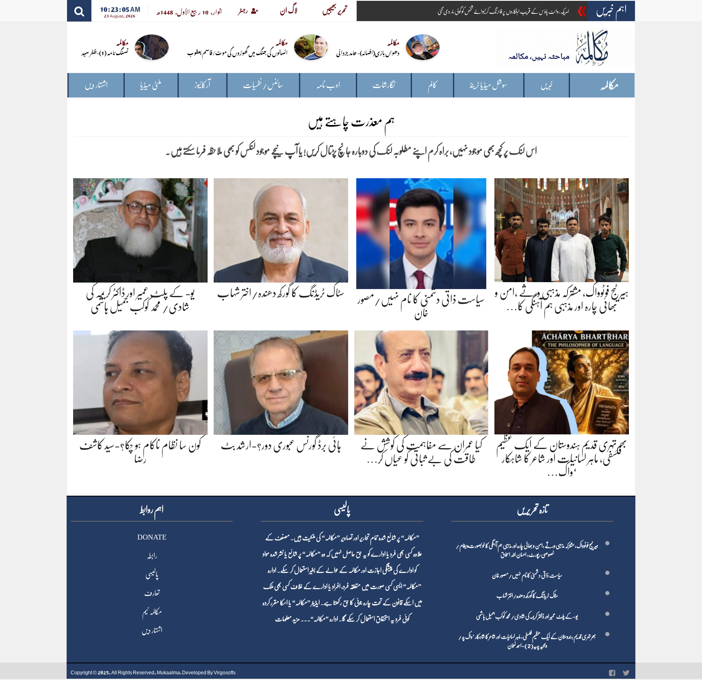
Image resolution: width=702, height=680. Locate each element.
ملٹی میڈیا (151, 85)
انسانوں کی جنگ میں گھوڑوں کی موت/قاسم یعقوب (237, 52)
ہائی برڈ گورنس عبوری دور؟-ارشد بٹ (281, 445)
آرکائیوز (202, 85)
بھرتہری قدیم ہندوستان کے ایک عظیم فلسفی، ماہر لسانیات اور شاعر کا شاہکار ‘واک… (561, 458)
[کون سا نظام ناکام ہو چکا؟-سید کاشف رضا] (140, 381)
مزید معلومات (287, 619)
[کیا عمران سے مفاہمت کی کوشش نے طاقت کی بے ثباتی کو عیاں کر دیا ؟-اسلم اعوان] (421, 381)
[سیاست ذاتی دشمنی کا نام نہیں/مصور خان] (421, 232)
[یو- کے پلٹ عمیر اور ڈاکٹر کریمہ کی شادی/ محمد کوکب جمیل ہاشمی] (140, 229)
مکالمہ (609, 85)
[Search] (79, 11)
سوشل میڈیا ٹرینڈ (488, 85)
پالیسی (151, 574)
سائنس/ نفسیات (263, 85)
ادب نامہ (328, 85)
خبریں (546, 85)
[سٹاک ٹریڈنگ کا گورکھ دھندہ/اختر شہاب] (281, 229)
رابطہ (152, 556)
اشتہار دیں (96, 85)
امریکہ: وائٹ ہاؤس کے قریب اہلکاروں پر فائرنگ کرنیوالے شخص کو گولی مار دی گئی (503, 11)
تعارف (152, 593)
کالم (432, 85)
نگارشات (384, 85)
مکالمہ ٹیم (152, 612)
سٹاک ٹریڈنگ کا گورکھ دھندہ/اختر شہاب (280, 293)
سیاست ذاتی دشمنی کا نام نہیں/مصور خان (527, 575)
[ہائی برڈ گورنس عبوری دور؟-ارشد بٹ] (281, 381)
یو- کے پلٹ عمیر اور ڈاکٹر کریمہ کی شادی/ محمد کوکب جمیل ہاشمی (527, 616)
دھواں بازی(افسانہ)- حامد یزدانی (367, 52)
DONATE (152, 537)
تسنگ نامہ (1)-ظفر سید (104, 52)
